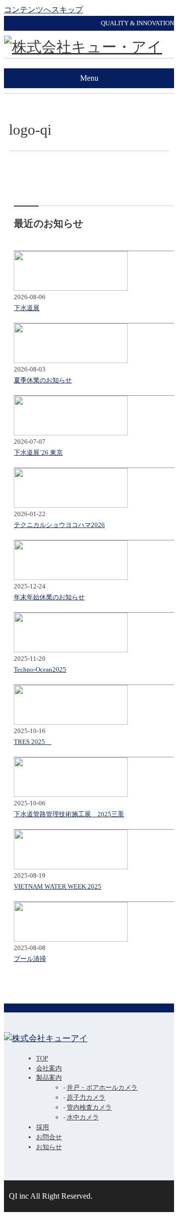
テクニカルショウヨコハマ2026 (59, 525)
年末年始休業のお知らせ (49, 597)
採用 (42, 1127)
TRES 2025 (32, 741)
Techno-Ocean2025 (40, 669)
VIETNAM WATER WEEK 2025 (57, 886)
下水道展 (27, 308)
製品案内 (49, 1077)
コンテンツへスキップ (43, 9)
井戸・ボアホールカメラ (102, 1087)
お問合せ (49, 1137)
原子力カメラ (86, 1097)
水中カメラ (83, 1117)
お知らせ (49, 1147)
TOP (42, 1058)
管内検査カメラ (89, 1107)
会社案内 (49, 1068)
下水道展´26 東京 (38, 452)
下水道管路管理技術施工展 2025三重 (69, 814)
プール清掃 (30, 958)
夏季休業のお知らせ (43, 380)
